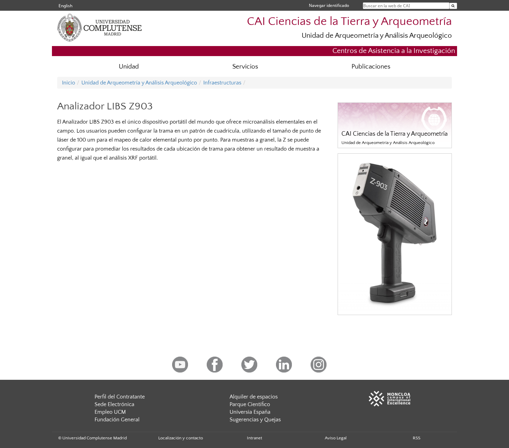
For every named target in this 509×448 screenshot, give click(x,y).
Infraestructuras (222, 83)
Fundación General (117, 419)
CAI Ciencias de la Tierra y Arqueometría (349, 21)
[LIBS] (395, 234)
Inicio (68, 83)
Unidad (129, 66)
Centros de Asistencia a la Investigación (393, 51)
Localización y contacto (180, 438)
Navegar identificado (329, 5)
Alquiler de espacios (254, 397)
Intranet (254, 438)
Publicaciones (370, 66)
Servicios (245, 66)
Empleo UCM (110, 412)
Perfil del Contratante (120, 397)
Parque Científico (250, 404)
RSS (416, 438)
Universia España (250, 412)
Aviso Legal (336, 438)
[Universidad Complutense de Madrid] (112, 40)
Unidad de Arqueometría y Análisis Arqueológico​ (377, 35)
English (65, 6)
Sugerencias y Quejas (255, 419)
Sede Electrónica (114, 404)
